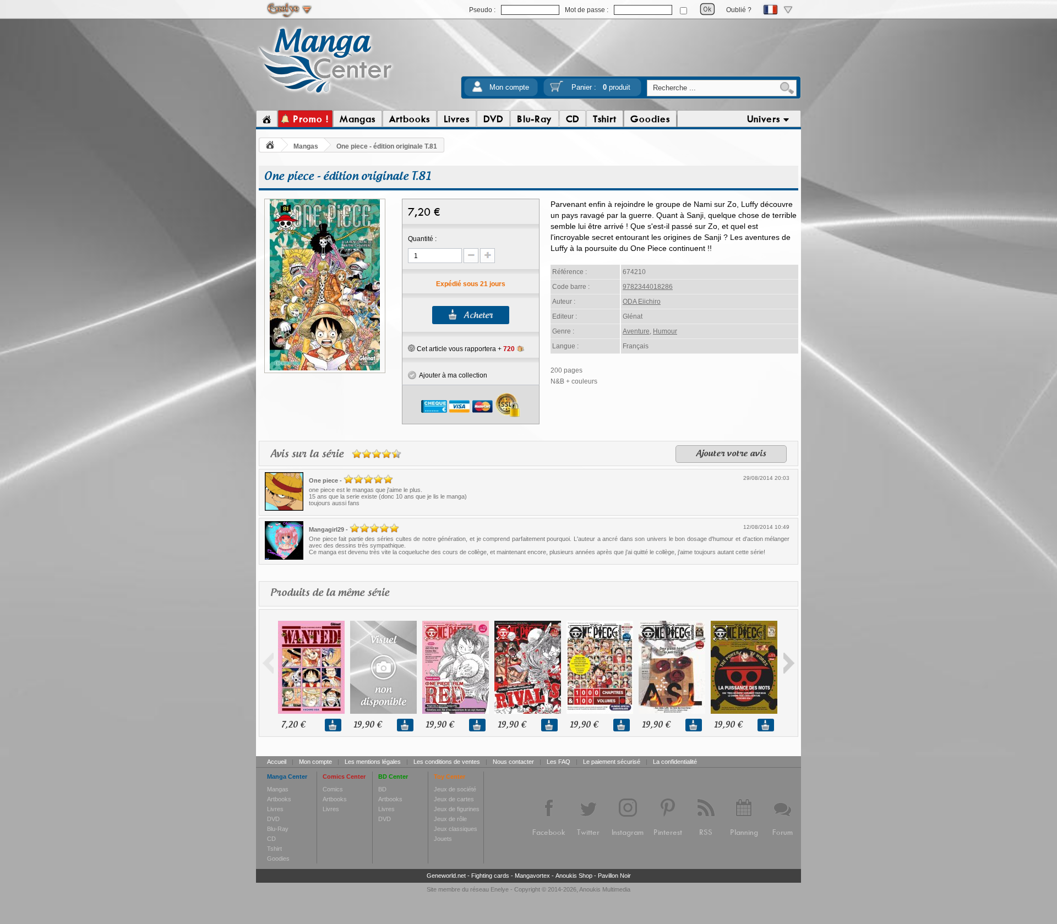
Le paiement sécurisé (611, 761)
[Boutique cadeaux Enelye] (411, 348)
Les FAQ (558, 761)
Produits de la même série (329, 593)
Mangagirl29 (326, 529)
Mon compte (509, 87)
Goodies (278, 858)
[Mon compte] (477, 90)
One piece (323, 480)
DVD (273, 819)
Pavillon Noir (614, 875)
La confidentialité (675, 761)
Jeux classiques (455, 828)
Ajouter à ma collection (451, 375)
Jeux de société (455, 789)
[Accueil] (267, 119)
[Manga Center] (325, 95)
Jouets (443, 838)
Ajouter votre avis (731, 454)
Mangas (305, 146)
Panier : (600, 87)
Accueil (276, 761)
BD (382, 789)
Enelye (500, 889)
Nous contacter (513, 761)
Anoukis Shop (573, 875)
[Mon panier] (556, 90)
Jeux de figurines (457, 809)
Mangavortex (532, 875)
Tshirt (274, 848)
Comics (333, 789)
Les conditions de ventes (446, 761)
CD (271, 838)
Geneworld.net (446, 875)
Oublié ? (738, 10)
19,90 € (367, 725)
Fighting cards (490, 875)
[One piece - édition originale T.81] (325, 369)
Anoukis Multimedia (604, 889)
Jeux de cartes (454, 799)
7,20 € (293, 725)
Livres (275, 809)
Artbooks (279, 799)
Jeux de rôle (450, 819)
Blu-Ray (277, 828)
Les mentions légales (373, 761)
